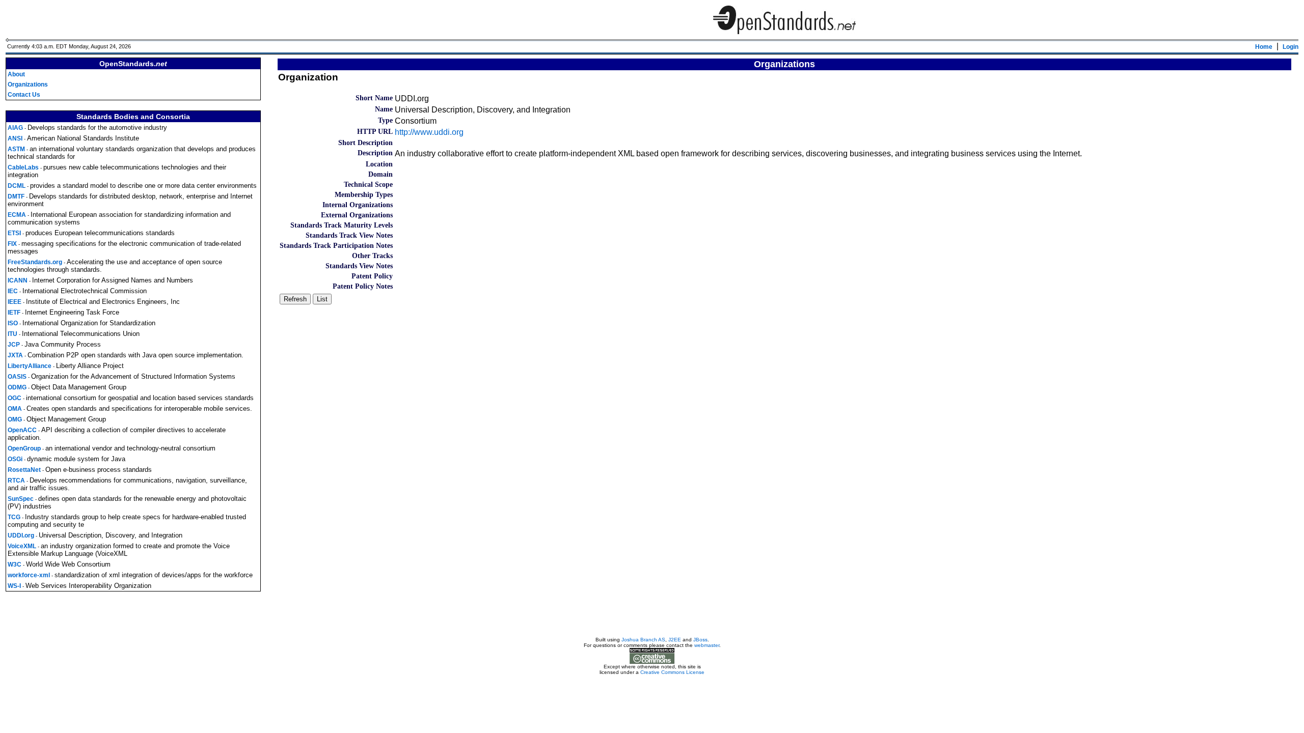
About (16, 74)
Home (1263, 46)
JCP (14, 344)
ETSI (14, 233)
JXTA (15, 355)
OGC (14, 398)
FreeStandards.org (35, 262)
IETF (14, 312)
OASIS (17, 376)
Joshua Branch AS (643, 639)
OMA (15, 408)
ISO (13, 323)
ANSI (15, 138)
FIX (12, 243)
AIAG (15, 127)
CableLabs (23, 167)
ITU (12, 333)
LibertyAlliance (29, 366)
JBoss (700, 639)
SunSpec (21, 498)
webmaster (706, 645)
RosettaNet (24, 469)
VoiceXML (22, 546)
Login (1290, 46)
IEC (13, 291)
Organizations (28, 84)
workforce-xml (29, 575)
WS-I (14, 585)
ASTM (16, 149)
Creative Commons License (672, 672)
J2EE (674, 639)
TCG (14, 517)
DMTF (16, 196)
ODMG (17, 387)
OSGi (15, 459)
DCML (16, 185)
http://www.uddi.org (429, 132)
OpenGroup (24, 448)
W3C (14, 564)
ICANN (18, 280)
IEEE (14, 301)
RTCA (16, 480)
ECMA (17, 214)
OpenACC (22, 430)
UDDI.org (21, 535)
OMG (15, 419)
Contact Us (24, 94)
